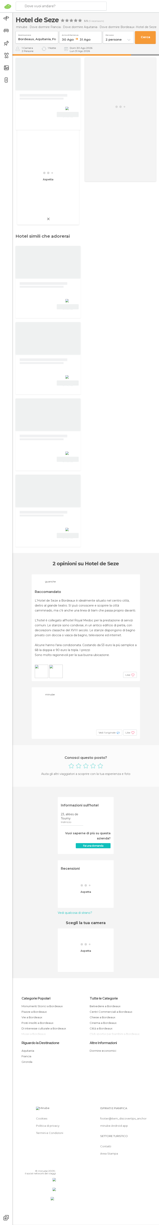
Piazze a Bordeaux (34, 1011)
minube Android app (114, 1125)
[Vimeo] (48, 1165)
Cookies (41, 1118)
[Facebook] (37, 1165)
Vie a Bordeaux (32, 1017)
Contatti (105, 1146)
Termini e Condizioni (49, 1133)
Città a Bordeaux (101, 1028)
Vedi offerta (68, 115)
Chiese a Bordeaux (102, 1017)
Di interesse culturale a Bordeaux (44, 1028)
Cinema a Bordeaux (103, 1022)
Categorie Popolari (36, 998)
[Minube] (7, 6)
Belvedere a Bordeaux (105, 1006)
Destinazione (24, 34)
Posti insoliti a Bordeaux (37, 1022)
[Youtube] (53, 1165)
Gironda (27, 1061)
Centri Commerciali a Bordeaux (111, 1011)
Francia (26, 1056)
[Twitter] (42, 1165)
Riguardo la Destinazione (40, 1043)
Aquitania (28, 1050)
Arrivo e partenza (70, 34)
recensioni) (97, 21)
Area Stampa (109, 1153)
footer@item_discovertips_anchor (123, 1118)
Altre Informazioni (103, 1043)
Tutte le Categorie (104, 998)
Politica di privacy (47, 1125)
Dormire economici (103, 1050)
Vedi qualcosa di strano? (75, 912)
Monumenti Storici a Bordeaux (42, 1006)
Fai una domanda (93, 845)
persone (110, 34)
